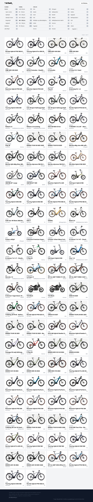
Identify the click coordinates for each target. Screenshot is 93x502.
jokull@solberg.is (13, 497)
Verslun (35, 7)
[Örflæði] (9, 3)
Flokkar (6, 7)
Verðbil (20, 7)
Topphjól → (74, 29)
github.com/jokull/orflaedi (25, 495)
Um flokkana (84, 3)
